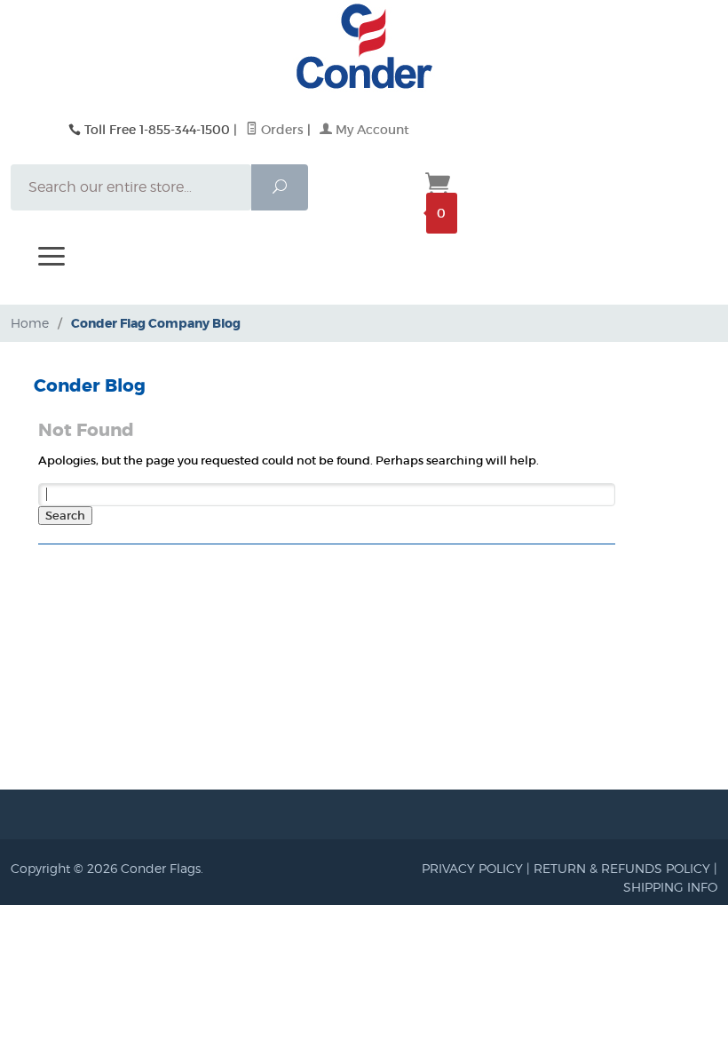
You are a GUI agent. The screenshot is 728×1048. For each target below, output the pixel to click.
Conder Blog (90, 385)
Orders (280, 130)
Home (30, 322)
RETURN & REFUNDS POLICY (622, 868)
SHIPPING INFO (670, 886)
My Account (370, 130)
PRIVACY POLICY (472, 868)
